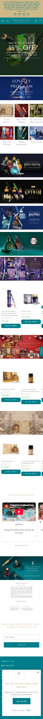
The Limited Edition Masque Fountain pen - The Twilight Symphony (9, 313)
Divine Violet (25, 311)
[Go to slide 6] (25, 545)
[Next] (40, 522)
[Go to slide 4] (21, 545)
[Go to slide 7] (27, 545)
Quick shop (11, 326)
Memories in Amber (8, 389)
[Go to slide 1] (15, 545)
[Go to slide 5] (23, 545)
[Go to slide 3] (19, 545)
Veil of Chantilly (7, 461)
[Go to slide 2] (17, 545)
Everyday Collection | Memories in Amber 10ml (30, 390)
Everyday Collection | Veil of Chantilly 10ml (30, 462)
